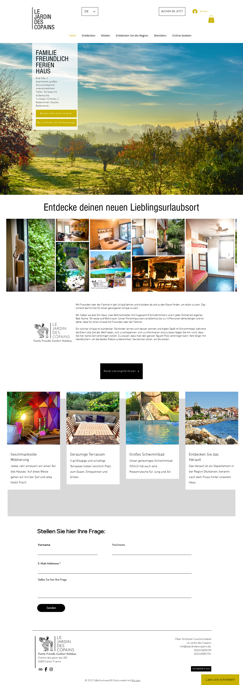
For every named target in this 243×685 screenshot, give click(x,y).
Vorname (44, 544)
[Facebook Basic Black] (46, 669)
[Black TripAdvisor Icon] (40, 669)
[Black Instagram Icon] (51, 669)
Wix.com (135, 680)
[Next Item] (236, 119)
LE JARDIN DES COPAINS (44, 19)
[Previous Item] (6, 119)
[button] (211, 19)
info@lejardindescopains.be (195, 646)
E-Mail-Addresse (48, 563)
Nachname (118, 544)
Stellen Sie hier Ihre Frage (52, 579)
